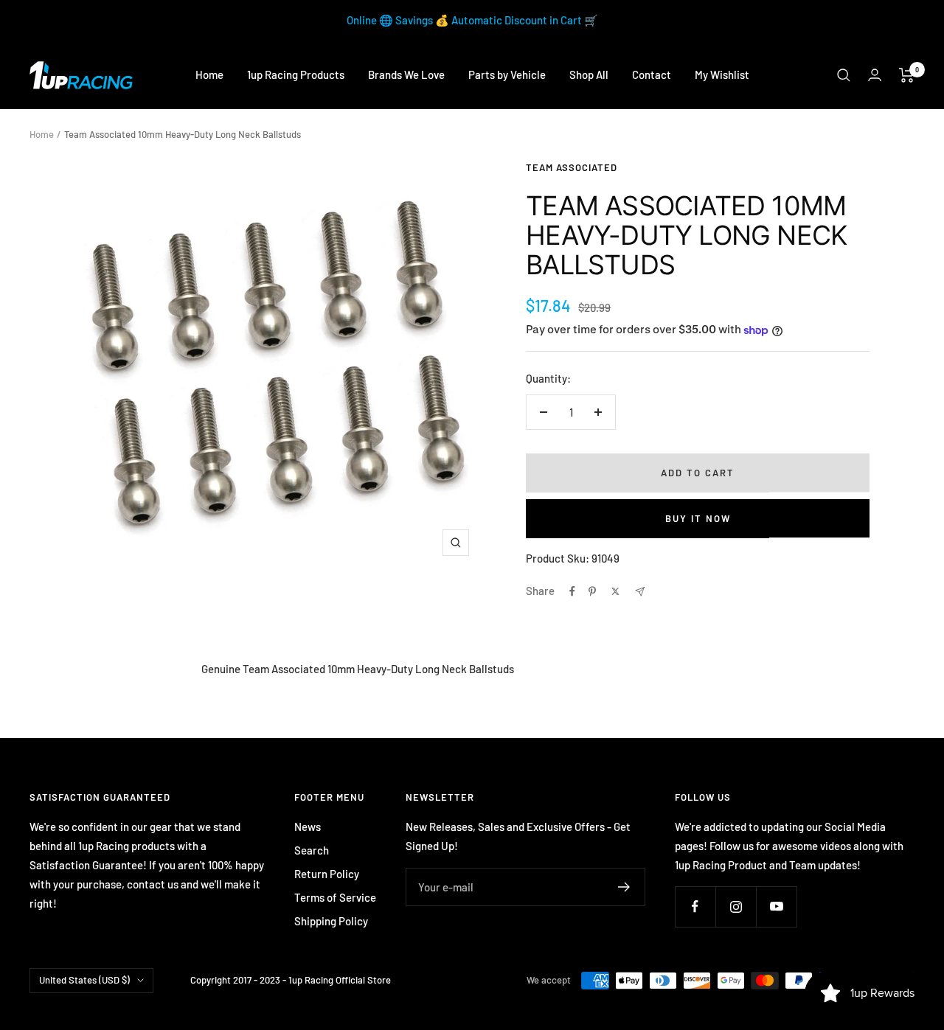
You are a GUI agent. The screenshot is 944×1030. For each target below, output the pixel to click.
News (307, 826)
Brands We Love (406, 74)
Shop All (588, 74)
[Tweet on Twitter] (615, 591)
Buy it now (698, 518)
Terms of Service (335, 897)
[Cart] (906, 75)
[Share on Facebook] (572, 591)
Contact (651, 74)
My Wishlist (722, 74)
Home (209, 74)
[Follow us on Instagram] (735, 906)
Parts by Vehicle (507, 74)
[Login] (874, 75)
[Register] (624, 887)
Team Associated (571, 167)
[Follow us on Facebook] (695, 906)
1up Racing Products (295, 74)
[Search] (843, 75)
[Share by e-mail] (640, 591)
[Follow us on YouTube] (776, 906)
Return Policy (326, 873)
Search (311, 850)
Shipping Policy (331, 921)
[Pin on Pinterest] (592, 591)
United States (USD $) (84, 980)
